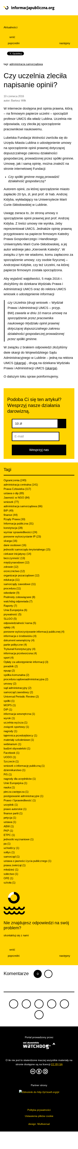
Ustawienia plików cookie (39, 1116)
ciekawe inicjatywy (17, 553)
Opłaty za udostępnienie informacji (26, 661)
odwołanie (11, 592)
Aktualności (10, 27)
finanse (11, 514)
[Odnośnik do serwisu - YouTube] (51, 1003)
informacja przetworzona (20, 653)
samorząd (12, 856)
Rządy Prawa (14, 519)
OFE (8, 878)
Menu (67, 8)
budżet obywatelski (17, 748)
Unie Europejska (15, 783)
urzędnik (11, 804)
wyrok (9, 718)
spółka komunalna (16, 674)
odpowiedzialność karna (20, 623)
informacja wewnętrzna (19, 713)
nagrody (10, 731)
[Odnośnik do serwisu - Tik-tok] (13, 1003)
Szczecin (11, 761)
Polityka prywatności (39, 1109)
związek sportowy (16, 726)
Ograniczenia (15, 480)
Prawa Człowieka (17, 488)
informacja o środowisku (20, 635)
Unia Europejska (15, 610)
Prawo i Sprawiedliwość (20, 800)
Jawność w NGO (17, 497)
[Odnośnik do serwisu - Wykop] (64, 1003)
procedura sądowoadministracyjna (26, 679)
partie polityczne (15, 644)
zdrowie (11, 566)
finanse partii (13, 813)
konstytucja (13, 527)
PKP (8, 830)
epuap (9, 670)
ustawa (10, 821)
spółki (9, 700)
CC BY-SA (57, 1064)
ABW (9, 826)
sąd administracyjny (17, 687)
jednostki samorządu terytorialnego (27, 549)
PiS (8, 774)
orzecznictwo (14, 571)
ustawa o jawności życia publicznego (27, 860)
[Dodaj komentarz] (48, 974)
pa (7, 843)
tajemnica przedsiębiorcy (20, 735)
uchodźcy (11, 847)
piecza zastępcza (16, 791)
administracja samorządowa (26, 64)
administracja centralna (21, 484)
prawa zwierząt (15, 865)
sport (9, 657)
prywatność (12, 614)
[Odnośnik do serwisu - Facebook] (39, 1003)
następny (65, 43)
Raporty (10, 605)
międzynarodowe (16, 562)
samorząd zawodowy (18, 692)
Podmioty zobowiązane (19, 597)
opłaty (9, 627)
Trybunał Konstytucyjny (19, 648)
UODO (10, 757)
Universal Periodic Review (21, 696)
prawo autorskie (15, 809)
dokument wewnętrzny (19, 640)
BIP (8, 510)
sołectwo (11, 873)
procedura (12, 588)
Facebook (11, 752)
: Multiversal (39, 1124)
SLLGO (10, 618)
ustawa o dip (14, 493)
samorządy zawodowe (20, 584)
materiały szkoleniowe (19, 739)
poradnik (11, 666)
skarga (20, 363)
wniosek (11, 501)
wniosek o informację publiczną (24, 765)
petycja (10, 817)
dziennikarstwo (14, 770)
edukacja (12, 579)
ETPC (9, 834)
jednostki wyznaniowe (19, 839)
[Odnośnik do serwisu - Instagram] (39, 1014)
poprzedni (13, 43)
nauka (9, 787)
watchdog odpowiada (18, 601)
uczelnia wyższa (15, 722)
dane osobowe (15, 545)
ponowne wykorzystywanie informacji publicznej (34, 631)
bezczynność (14, 558)
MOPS (10, 705)
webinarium (12, 744)
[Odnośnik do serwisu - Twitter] (26, 1003)
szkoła (9, 882)
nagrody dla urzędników (20, 778)
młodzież (11, 869)
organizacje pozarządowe (21, 575)
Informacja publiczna (19, 523)
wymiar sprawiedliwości (20, 532)
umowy (10, 683)
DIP (8, 709)
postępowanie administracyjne (23, 796)
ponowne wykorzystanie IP (22, 536)
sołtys (9, 852)
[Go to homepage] (32, 8)
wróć (12, 37)
